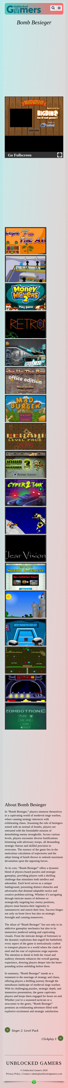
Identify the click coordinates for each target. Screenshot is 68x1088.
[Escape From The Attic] (25, 240)
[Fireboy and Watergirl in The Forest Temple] (25, 660)
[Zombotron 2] (25, 716)
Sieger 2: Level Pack (22, 1030)
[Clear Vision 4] (25, 548)
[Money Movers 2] (25, 296)
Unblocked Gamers (32, 1070)
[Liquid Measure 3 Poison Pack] (25, 464)
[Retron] (25, 324)
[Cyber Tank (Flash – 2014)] (25, 352)
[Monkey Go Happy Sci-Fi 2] (25, 632)
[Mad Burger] (25, 408)
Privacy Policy (13, 1074)
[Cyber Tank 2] (25, 492)
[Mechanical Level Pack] (25, 436)
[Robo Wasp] (25, 520)
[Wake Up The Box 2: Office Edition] (25, 380)
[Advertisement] (34, 61)
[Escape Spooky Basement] (25, 576)
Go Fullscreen (19, 155)
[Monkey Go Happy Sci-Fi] (25, 688)
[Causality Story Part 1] (25, 268)
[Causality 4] (25, 604)
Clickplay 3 (52, 1039)
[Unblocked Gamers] (23, 11)
